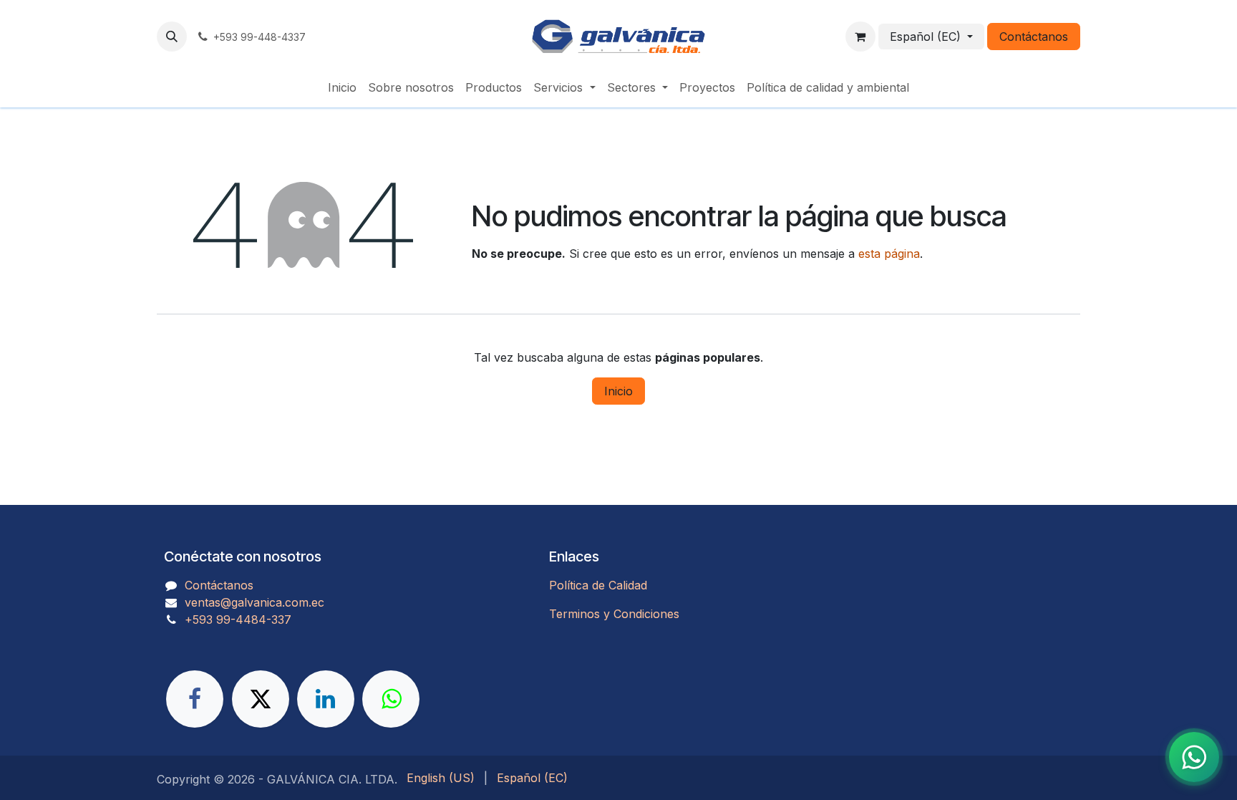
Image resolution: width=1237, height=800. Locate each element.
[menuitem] (342, 87)
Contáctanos (1033, 36)
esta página (889, 253)
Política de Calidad (598, 585)
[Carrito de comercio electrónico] (860, 36)
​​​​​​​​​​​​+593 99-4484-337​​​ (238, 619)
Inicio (618, 391)
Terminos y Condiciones (614, 614)
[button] (172, 36)
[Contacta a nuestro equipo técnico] (1194, 757)
